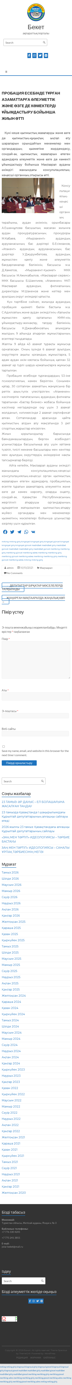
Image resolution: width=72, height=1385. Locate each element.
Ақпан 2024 (10, 1057)
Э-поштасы (10, 711)
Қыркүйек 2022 (13, 1094)
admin (10, 567)
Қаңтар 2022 (11, 1131)
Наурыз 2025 (11, 977)
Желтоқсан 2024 (14, 995)
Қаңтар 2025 (11, 989)
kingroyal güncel (52, 541)
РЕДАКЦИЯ (22, 1357)
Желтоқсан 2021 (13, 1137)
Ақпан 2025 (10, 983)
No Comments (15, 573)
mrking (5, 541)
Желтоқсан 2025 (14, 921)
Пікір (6, 639)
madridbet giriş (49, 545)
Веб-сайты (9, 728)
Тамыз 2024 (10, 1020)
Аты (5, 690)
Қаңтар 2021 (10, 1186)
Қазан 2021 (9, 1149)
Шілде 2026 (10, 878)
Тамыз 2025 (10, 946)
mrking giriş (15, 541)
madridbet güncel (41, 549)
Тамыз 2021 (10, 1162)
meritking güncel (14, 552)
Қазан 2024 (10, 1008)
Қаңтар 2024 (11, 1063)
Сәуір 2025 (9, 971)
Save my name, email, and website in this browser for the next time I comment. (35, 753)
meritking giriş (55, 552)
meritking (55, 549)
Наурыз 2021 (11, 1174)
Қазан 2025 (10, 934)
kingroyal (25, 541)
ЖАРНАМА (35, 1357)
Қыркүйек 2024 (13, 1014)
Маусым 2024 (11, 1032)
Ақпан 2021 (10, 1180)
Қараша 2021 (11, 1143)
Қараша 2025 (11, 928)
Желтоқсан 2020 (14, 1192)
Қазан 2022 (10, 1088)
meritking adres (30, 552)
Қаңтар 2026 (11, 915)
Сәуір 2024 (9, 1045)
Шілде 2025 (10, 952)
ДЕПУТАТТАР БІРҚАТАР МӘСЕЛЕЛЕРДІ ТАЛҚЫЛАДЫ (32, 587)
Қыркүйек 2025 (13, 940)
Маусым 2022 (11, 1100)
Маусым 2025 (11, 958)
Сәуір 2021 (9, 1168)
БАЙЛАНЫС (50, 1357)
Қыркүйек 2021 (13, 1155)
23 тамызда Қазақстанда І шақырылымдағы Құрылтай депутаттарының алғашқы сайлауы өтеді (35, 816)
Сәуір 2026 (9, 897)
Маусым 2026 (11, 884)
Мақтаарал (46, 567)
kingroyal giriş (37, 541)
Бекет (36, 27)
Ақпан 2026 (10, 909)
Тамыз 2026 (10, 872)
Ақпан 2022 (10, 1125)
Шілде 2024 (10, 1026)
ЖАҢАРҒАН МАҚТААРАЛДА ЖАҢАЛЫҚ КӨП (33, 599)
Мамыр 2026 (11, 891)
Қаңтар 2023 (11, 1082)
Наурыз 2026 (11, 903)
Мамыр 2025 (11, 965)
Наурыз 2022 (11, 1119)
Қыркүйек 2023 (13, 1069)
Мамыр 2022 (11, 1106)
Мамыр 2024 (11, 1038)
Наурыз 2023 (11, 1075)
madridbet (36, 545)
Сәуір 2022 (9, 1112)
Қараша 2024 (11, 1002)
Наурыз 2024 (11, 1051)
